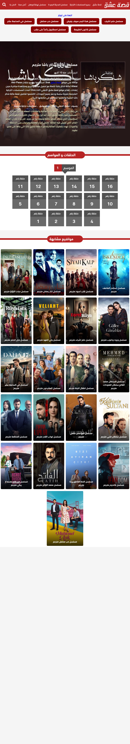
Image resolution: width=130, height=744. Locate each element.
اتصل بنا (13, 5)
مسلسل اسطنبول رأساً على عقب (50, 29)
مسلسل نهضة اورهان (37, 5)
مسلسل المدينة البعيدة (58, 5)
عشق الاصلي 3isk (61, 106)
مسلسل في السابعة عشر (19, 21)
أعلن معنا (22, 5)
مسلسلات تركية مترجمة (25, 106)
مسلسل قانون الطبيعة (85, 29)
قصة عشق (97, 5)
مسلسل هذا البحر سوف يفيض (81, 21)
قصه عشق (44, 106)
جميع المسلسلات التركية (80, 5)
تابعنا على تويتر (65, 15)
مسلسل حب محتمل (49, 21)
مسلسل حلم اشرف (113, 21)
